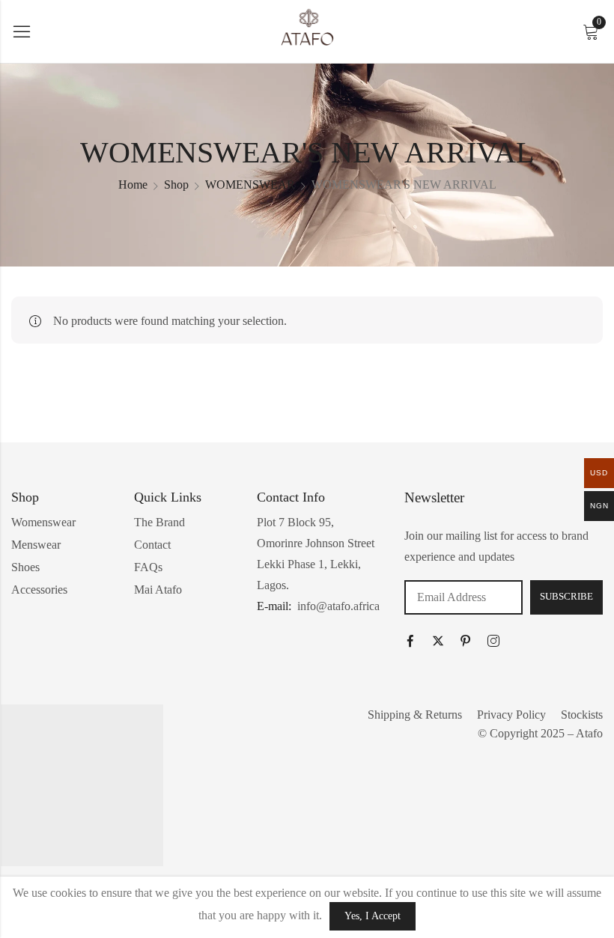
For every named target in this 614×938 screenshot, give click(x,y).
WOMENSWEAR (250, 184)
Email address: (463, 597)
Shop (176, 184)
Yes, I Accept (372, 916)
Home (133, 184)
